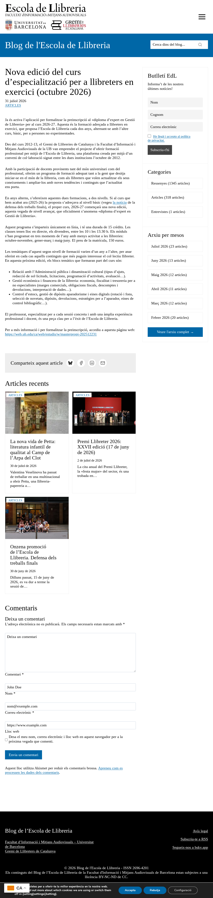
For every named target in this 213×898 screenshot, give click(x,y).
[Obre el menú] (202, 17)
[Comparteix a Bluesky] (70, 363)
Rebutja (155, 890)
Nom (10, 693)
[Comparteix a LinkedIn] (92, 363)
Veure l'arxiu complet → (175, 332)
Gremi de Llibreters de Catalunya (30, 851)
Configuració (182, 890)
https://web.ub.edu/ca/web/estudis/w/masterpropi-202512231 (51, 334)
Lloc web (12, 731)
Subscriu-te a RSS (194, 839)
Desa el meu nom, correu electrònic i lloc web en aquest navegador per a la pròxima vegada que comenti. (66, 739)
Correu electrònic (19, 712)
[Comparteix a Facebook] (81, 363)
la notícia (120, 202)
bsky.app (201, 847)
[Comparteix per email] (103, 363)
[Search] (200, 44)
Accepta (130, 890)
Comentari (14, 674)
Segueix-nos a (183, 847)
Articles (13, 105)
